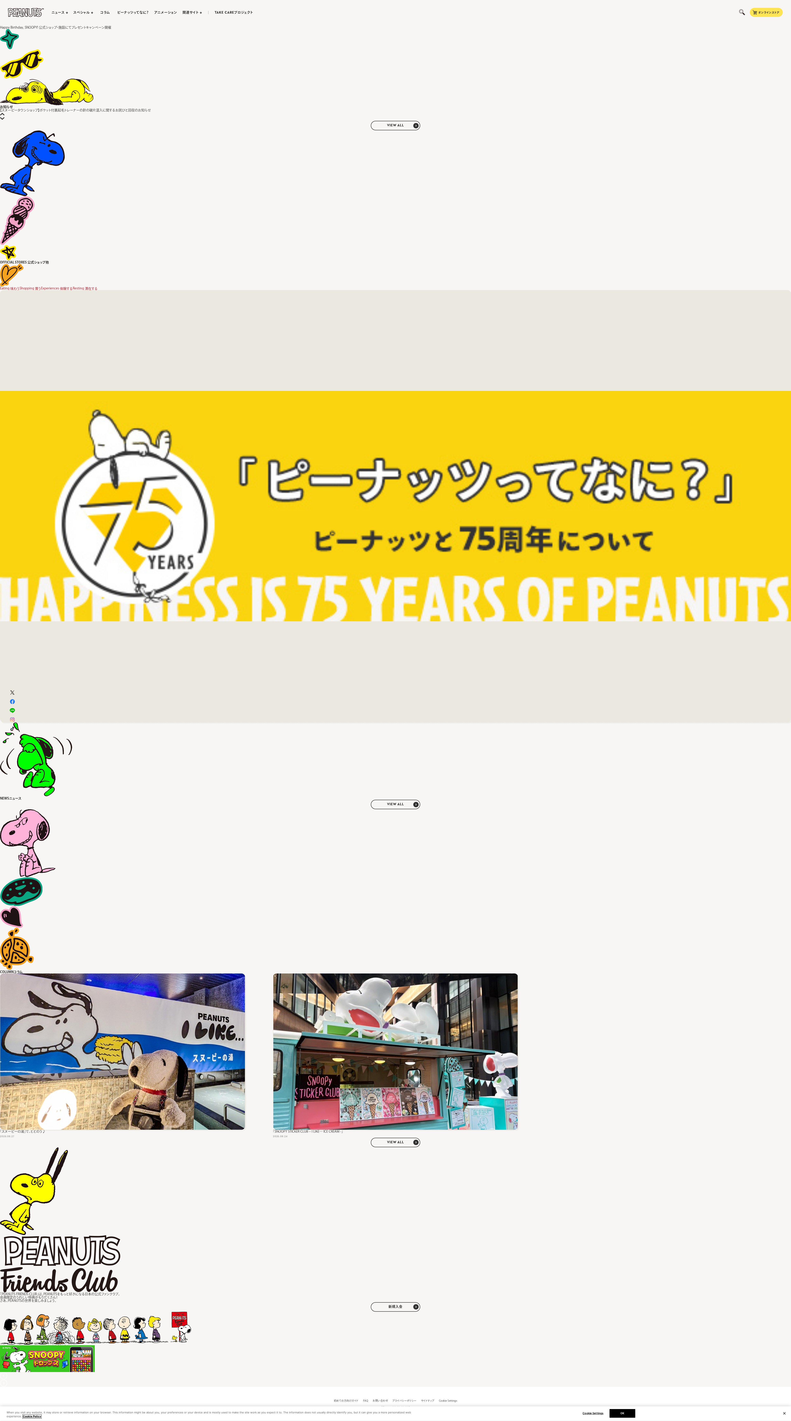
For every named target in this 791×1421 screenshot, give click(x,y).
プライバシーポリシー (404, 1400)
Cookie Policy (32, 1416)
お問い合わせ (380, 1400)
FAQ (365, 1400)
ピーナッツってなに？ (133, 12)
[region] (395, 1413)
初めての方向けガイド (346, 1400)
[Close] (784, 1413)
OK (622, 1413)
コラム (105, 12)
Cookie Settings (448, 1400)
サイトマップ (427, 1400)
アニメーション (165, 12)
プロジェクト (234, 12)
